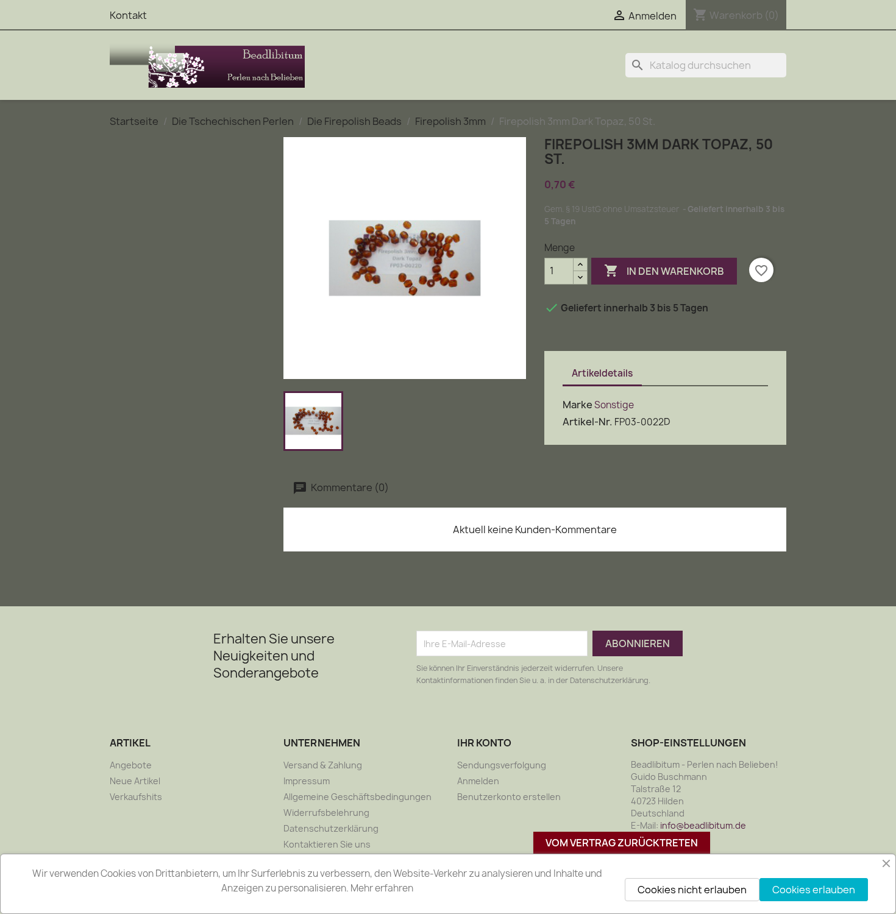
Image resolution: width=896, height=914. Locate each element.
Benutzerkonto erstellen (509, 796)
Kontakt (128, 15)
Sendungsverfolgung (501, 765)
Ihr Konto (484, 742)
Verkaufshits (136, 796)
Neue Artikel (135, 781)
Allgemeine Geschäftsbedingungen (357, 796)
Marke (577, 405)
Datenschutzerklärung (331, 828)
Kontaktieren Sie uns (327, 844)
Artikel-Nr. (588, 422)
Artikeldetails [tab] (602, 373)
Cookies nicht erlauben (692, 889)
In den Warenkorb (664, 270)
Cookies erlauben (813, 889)
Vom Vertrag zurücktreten (622, 842)
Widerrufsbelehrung (326, 812)
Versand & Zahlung (322, 765)
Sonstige (614, 405)
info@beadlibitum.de (703, 825)
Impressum (306, 781)
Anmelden (478, 781)
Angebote (131, 765)
